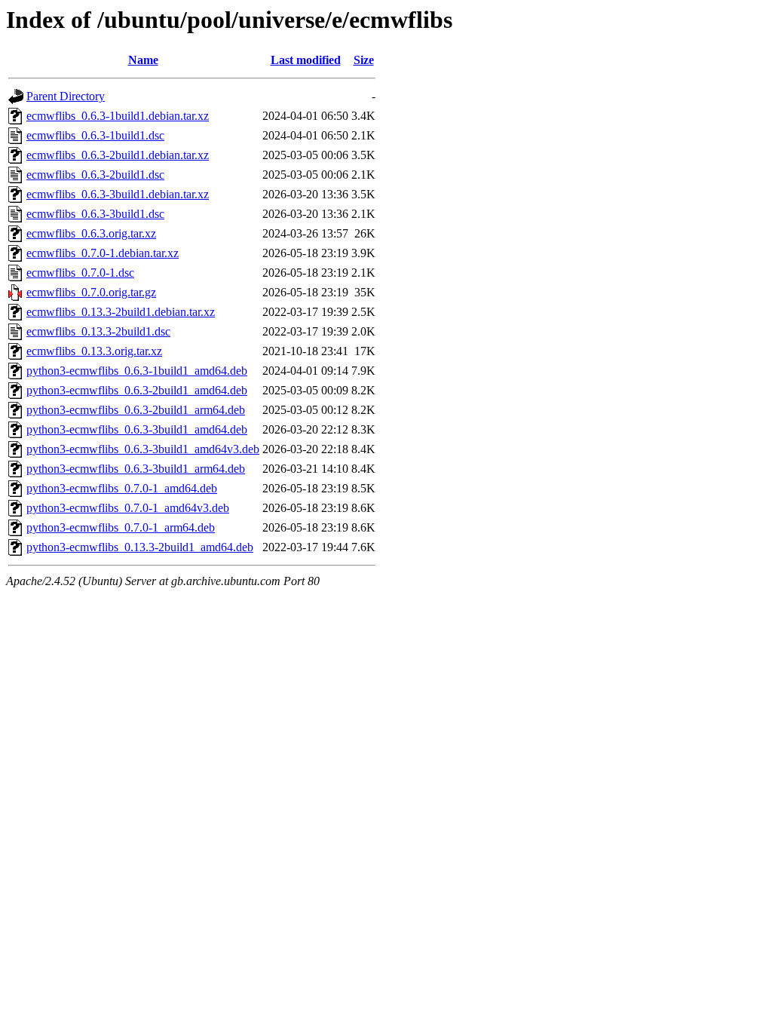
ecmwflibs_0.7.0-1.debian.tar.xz (102, 253)
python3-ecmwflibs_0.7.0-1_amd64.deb (121, 488)
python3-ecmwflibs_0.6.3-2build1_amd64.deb (136, 390)
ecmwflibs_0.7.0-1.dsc (80, 272)
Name (143, 60)
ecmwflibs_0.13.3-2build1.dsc (98, 331)
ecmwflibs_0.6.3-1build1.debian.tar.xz (117, 115)
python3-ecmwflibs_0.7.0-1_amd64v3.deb (127, 507)
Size (364, 60)
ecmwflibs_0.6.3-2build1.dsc (95, 174)
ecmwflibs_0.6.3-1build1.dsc (95, 135)
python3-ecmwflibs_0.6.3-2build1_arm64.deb (135, 409)
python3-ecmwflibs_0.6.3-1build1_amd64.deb (136, 370)
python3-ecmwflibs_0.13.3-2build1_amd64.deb (139, 547)
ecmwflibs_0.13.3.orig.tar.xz (94, 351)
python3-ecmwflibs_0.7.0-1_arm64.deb (120, 527)
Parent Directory (65, 96)
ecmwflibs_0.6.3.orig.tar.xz (91, 233)
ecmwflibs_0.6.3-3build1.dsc (95, 213)
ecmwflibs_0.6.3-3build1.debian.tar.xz (117, 194)
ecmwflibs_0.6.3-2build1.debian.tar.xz (117, 155)
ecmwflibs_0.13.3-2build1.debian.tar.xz (120, 311)
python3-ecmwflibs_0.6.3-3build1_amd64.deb (136, 429)
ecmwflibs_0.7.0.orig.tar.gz (91, 292)
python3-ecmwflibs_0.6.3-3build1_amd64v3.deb (142, 449)
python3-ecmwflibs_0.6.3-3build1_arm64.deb (135, 468)
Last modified (306, 60)
